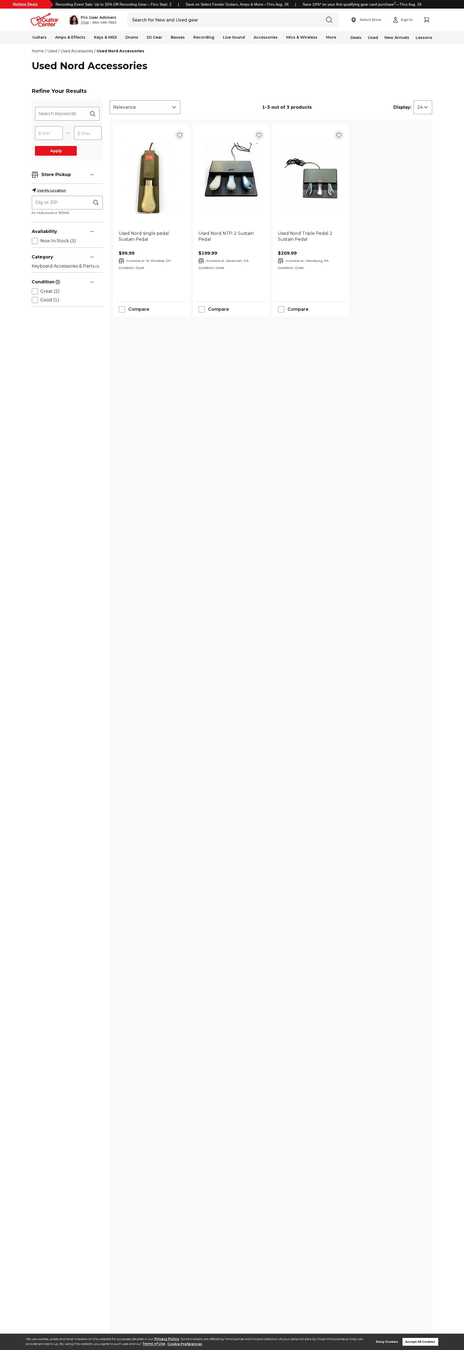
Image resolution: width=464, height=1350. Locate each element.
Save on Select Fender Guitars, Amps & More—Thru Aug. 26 (237, 4)
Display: (402, 107)
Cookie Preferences (184, 1344)
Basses (178, 37)
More (331, 37)
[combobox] (145, 107)
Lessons (424, 37)
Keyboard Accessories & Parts (65, 266)
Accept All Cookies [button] (420, 1342)
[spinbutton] (48, 133)
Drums (131, 37)
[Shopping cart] (426, 20)
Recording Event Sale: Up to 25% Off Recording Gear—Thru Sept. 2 (114, 4)
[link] (151, 239)
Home (38, 51)
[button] (93, 20)
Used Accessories (76, 51)
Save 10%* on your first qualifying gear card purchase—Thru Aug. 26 (362, 4)
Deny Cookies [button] (387, 1342)
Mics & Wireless (301, 37)
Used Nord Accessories (120, 51)
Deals (355, 37)
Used (373, 37)
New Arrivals (397, 37)
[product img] (151, 178)
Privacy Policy (166, 1339)
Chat (85, 22)
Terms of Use (153, 1344)
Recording (203, 37)
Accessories (265, 37)
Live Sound (234, 37)
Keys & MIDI (105, 37)
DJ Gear (154, 37)
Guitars (39, 37)
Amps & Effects (70, 37)
